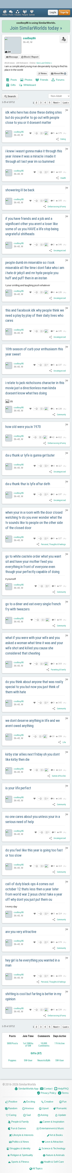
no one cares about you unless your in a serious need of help (32, 819)
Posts (13, 79)
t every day (11, 906)
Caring (12, 1115)
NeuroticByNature (46, 1060)
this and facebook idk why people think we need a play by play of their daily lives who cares (34, 315)
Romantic (61, 1108)
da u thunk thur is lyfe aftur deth (27, 484)
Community (61, 414)
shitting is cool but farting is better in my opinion (33, 996)
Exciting (30, 1101)
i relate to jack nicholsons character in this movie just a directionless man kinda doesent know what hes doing (34, 388)
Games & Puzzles (59, 776)
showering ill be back (19, 190)
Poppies (12, 1060)
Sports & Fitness (20, 1161)
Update (62, 1115)
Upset (45, 1108)
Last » (66, 102)
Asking (44, 1115)
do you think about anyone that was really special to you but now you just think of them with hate (34, 687)
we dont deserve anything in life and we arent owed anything (32, 723)
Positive (12, 1101)
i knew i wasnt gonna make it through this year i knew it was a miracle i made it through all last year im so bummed (33, 156)
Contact (47, 1088)
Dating (63, 139)
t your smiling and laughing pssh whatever (27, 285)
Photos (28, 79)
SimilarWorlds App (28, 1088)
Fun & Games (18, 1128)
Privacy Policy (48, 1092)
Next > (56, 102)
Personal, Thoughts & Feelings (53, 544)
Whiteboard (29, 85)
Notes (43, 73)
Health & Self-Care (53, 1161)
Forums (59, 79)
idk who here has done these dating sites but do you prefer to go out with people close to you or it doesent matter (33, 117)
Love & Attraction (53, 1141)
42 (53, 437)
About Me (58, 73)
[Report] (66, 110)
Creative (48, 1101)
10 (53, 736)
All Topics (37, 1168)
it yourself (10, 578)
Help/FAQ (63, 1088)
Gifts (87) (36, 1053)
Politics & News (20, 1141)
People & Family (20, 1121)
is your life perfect (18, 788)
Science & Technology (53, 1148)
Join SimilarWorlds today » (36, 28)
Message (13, 57)
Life (64, 742)
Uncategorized (60, 250)
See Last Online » (44, 63)
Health (63, 178)
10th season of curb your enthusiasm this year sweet (34, 351)
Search (11, 96)
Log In (53, 12)
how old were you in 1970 (23, 427)
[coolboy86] (8, 133)
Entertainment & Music (51, 1128)
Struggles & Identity (19, 1148)
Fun (64, 1101)
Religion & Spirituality (21, 1155)
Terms (65, 1092)
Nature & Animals (55, 1155)
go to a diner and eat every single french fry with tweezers (33, 606)
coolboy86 (29, 38)
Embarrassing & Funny (57, 206)
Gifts (13, 85)
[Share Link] (57, 138)
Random (12, 1108)
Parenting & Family (58, 670)
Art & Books (56, 1135)
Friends (44, 79)
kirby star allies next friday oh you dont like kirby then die (32, 757)
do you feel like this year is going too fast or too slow (34, 852)
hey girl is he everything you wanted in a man (32, 963)
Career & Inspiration (53, 1121)
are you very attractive (20, 932)
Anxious (29, 1108)
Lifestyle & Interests (22, 1135)
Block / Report (30, 57)
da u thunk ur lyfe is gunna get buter (30, 455)
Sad (28, 1115)
